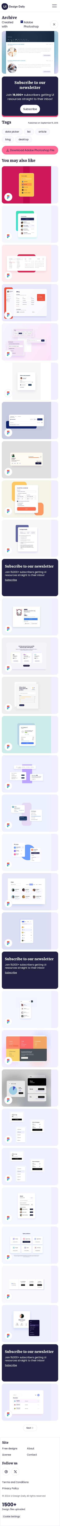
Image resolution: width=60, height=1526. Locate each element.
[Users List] (30, 891)
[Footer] (30, 1048)
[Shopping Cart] (30, 734)
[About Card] (30, 1205)
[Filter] (30, 184)
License (6, 1454)
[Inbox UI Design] (30, 224)
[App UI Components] (30, 1166)
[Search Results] (30, 1009)
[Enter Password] (30, 381)
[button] (54, 6)
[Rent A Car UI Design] (30, 499)
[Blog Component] (30, 342)
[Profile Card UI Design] (30, 1323)
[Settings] (30, 773)
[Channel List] (30, 1088)
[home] (13, 5)
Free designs (9, 1448)
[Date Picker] (30, 263)
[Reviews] (30, 695)
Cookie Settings (11, 1516)
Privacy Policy (10, 1488)
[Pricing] (30, 1284)
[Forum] (30, 1127)
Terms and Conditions (15, 1482)
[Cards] (30, 813)
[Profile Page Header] (30, 459)
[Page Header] (30, 420)
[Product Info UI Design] (30, 616)
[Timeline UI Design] (30, 538)
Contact (32, 1454)
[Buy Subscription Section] (30, 656)
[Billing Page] (30, 302)
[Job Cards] (30, 1245)
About (30, 1448)
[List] (30, 1402)
